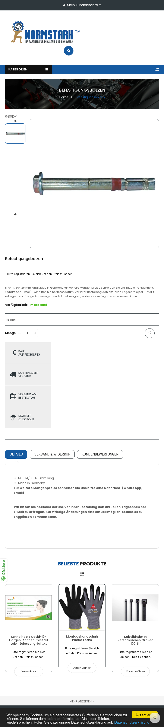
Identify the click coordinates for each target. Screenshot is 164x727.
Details (16, 454)
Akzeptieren (144, 714)
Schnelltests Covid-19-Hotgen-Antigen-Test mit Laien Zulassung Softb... (28, 640)
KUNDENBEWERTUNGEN (100, 454)
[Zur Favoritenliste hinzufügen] (150, 333)
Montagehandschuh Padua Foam (82, 638)
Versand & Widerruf (52, 454)
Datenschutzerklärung (131, 722)
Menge (10, 333)
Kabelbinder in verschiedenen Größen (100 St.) (135, 640)
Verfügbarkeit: (16, 305)
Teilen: (10, 320)
